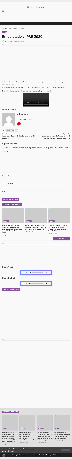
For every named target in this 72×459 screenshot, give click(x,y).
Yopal (5, 428)
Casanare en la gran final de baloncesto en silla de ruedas (18, 136)
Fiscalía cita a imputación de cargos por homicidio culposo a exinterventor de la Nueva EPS (36, 215)
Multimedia (24, 449)
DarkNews (46, 455)
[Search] (67, 23)
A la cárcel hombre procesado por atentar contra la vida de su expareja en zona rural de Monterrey (45, 422)
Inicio (4, 449)
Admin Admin (8, 41)
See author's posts (26, 119)
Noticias (5, 32)
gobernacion (10, 130)
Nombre (5, 176)
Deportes (16, 449)
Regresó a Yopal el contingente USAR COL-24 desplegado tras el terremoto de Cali (62, 422)
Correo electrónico (9, 183)
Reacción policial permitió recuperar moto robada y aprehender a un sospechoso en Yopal (27, 422)
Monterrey (41, 428)
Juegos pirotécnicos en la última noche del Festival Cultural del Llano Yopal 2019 (55, 136)
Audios (31, 449)
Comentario (6, 151)
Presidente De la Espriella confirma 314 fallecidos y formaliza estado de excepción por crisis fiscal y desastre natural (13, 215)
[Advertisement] (36, 11)
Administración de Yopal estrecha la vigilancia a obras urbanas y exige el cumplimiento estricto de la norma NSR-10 (10, 422)
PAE (16, 130)
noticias (9, 449)
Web (3, 191)
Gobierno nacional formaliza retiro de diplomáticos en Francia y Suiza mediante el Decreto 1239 (59, 215)
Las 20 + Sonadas (8, 451)
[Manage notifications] (3, 455)
